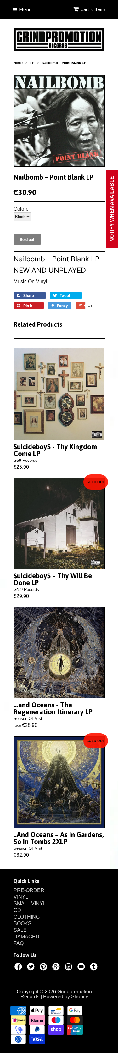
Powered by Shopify (65, 996)
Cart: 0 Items (93, 9)
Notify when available (112, 209)
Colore (21, 208)
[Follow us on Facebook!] (19, 968)
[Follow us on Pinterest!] (44, 968)
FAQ (19, 943)
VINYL (21, 897)
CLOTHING (27, 916)
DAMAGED (26, 936)
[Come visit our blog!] (94, 968)
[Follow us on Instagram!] (69, 968)
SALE (20, 930)
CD (17, 910)
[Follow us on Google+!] (57, 968)
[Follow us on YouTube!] (82, 968)
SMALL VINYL (30, 903)
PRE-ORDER (29, 890)
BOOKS (22, 923)
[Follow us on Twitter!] (32, 968)
